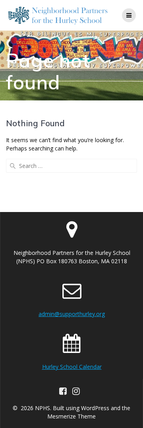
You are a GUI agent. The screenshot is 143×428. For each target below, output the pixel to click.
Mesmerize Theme (71, 416)
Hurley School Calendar (72, 366)
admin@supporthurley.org (72, 314)
